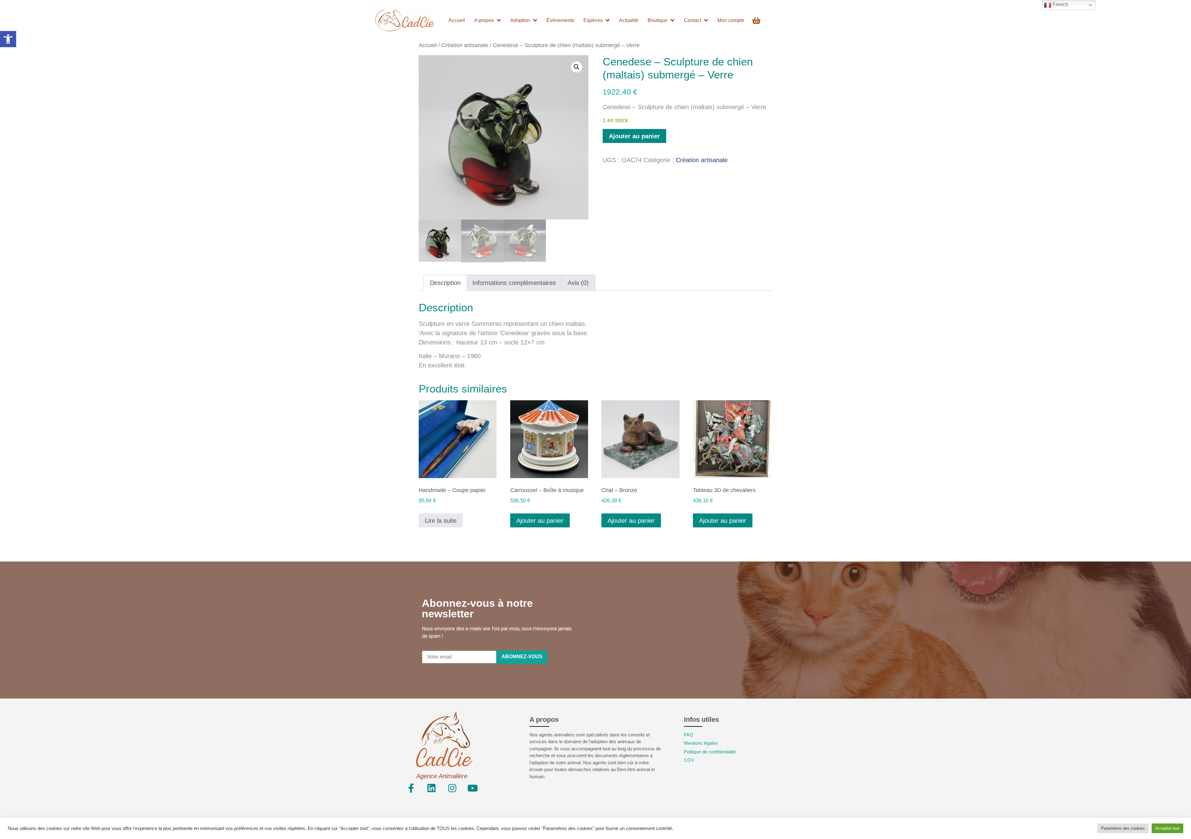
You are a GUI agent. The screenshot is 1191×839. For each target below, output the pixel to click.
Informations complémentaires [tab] (514, 282)
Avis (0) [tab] (578, 282)
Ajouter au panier (634, 136)
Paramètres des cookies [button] (1123, 828)
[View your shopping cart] (757, 20)
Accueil (428, 45)
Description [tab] (445, 282)
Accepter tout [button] (1167, 828)
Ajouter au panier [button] (540, 520)
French (1059, 4)
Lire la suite (441, 520)
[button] (8, 39)
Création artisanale (464, 45)
